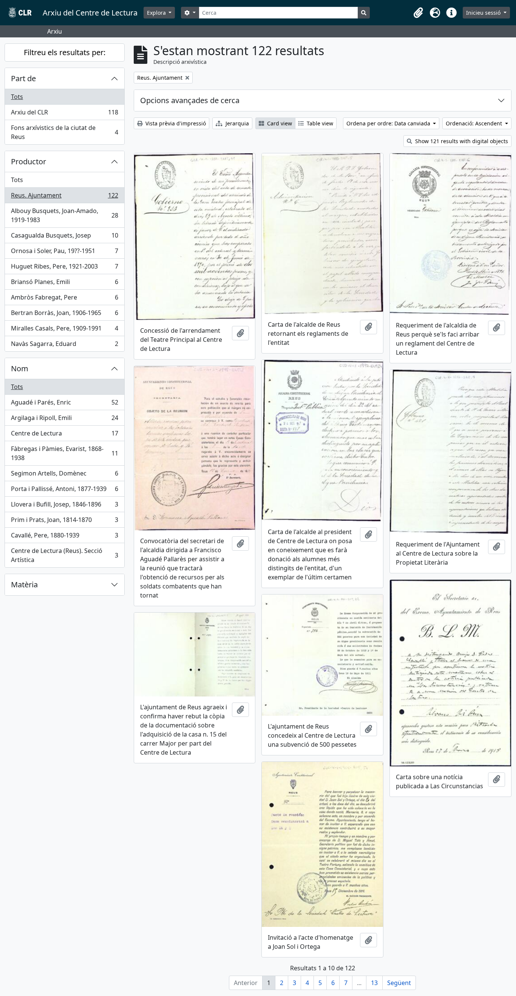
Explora (157, 12)
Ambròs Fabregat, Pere (64, 299)
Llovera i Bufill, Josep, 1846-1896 (64, 506)
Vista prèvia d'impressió (175, 123)
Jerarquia (236, 123)
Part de (23, 78)
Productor (28, 161)
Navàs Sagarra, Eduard (64, 345)
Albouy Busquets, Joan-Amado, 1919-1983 (64, 215)
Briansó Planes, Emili (64, 284)
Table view (319, 123)
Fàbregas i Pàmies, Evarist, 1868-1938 (64, 453)
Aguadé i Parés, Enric (64, 404)
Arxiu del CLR (64, 114)
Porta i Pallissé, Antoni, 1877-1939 (64, 491)
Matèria (24, 584)
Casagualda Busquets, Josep (64, 237)
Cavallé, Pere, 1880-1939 (64, 537)
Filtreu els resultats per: (64, 52)
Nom (19, 368)
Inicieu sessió (484, 12)
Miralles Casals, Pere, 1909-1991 (64, 330)
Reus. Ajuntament (64, 197)
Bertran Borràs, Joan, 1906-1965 (64, 315)
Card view (279, 123)
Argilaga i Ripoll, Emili (64, 420)
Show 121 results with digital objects (461, 141)
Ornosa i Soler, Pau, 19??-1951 (64, 253)
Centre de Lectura (64, 435)
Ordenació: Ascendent (475, 123)
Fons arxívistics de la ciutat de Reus (64, 132)
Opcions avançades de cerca (189, 100)
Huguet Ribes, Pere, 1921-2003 (64, 268)
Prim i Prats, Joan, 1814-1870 (64, 522)
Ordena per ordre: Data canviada (389, 123)
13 (374, 983)
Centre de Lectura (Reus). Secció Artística (64, 555)
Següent (399, 983)
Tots (17, 97)
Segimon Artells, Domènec (64, 475)
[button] (418, 13)
